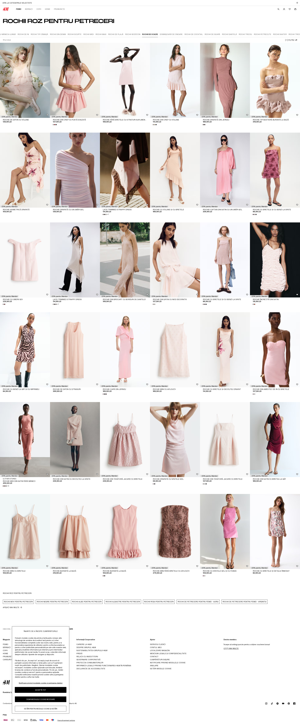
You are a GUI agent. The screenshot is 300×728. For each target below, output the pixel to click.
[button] (9, 116)
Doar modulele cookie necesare (40, 699)
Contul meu (156, 647)
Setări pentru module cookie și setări (40, 709)
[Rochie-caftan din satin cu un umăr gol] (225, 170)
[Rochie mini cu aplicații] (175, 349)
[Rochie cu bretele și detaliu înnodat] (275, 531)
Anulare (154, 666)
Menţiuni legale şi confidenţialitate (168, 653)
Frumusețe (59, 9)
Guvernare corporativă (88, 660)
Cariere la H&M (84, 644)
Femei (18, 9)
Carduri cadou (10, 660)
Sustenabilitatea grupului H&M (91, 650)
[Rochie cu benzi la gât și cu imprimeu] (25, 349)
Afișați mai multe (11, 607)
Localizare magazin (160, 650)
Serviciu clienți (158, 644)
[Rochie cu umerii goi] (25, 259)
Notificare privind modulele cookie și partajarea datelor (41, 683)
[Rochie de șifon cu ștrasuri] (75, 349)
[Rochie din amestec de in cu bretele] (275, 349)
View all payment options (66, 720)
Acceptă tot (40, 690)
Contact (154, 657)
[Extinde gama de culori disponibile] (55, 124)
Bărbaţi (29, 9)
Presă (79, 653)
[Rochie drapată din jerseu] (225, 80)
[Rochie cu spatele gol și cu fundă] (225, 531)
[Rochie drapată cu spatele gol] (175, 439)
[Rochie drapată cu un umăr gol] (75, 170)
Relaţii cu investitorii (87, 657)
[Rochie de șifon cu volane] (25, 80)
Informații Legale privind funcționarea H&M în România (103, 666)
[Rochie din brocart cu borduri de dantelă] (125, 259)
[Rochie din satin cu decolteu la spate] (75, 439)
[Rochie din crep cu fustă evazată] (75, 80)
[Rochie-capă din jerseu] (125, 349)
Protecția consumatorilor (89, 663)
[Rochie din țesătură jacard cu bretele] (125, 439)
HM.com (6, 629)
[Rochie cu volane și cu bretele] (175, 170)
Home (47, 9)
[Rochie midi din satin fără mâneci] (25, 439)
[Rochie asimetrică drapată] (25, 170)
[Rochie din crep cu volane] (175, 80)
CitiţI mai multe (231, 648)
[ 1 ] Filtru (289, 40)
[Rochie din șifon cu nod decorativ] (175, 259)
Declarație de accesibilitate (90, 669)
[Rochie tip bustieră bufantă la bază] (275, 80)
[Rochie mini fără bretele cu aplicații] (175, 531)
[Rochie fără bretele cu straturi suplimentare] (125, 80)
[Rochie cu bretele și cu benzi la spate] (275, 170)
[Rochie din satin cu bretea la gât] (275, 439)
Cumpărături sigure (160, 660)
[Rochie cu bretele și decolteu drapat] (225, 349)
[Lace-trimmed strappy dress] (125, 170)
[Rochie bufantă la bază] (75, 531)
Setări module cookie (160, 669)
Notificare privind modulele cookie (168, 663)
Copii (38, 9)
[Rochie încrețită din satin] (275, 259)
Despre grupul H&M (86, 647)
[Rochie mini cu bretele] (25, 531)
